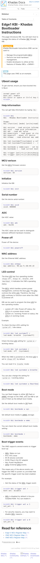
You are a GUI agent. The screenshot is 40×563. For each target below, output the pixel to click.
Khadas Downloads (34, 555)
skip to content (34, 2)
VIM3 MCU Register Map (15, 538)
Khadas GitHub (24, 555)
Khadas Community (14, 555)
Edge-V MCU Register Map (15, 533)
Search (18, 9)
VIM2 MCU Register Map (15, 535)
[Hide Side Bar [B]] (36, 14)
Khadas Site (4, 555)
